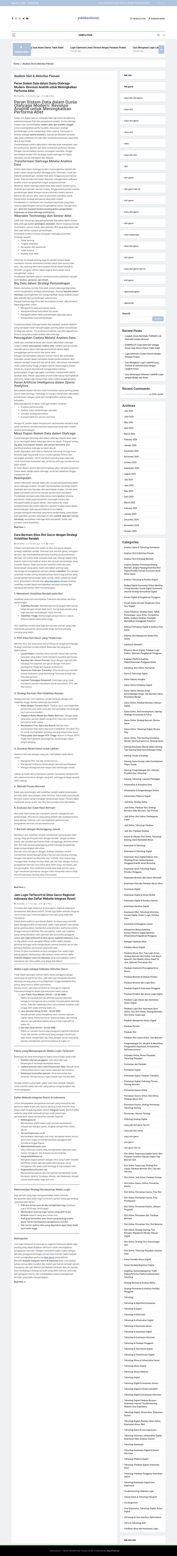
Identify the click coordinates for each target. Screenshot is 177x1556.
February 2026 (130, 439)
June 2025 (129, 485)
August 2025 (130, 474)
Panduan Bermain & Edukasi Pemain (140, 977)
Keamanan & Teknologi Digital (138, 851)
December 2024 (131, 519)
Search (126, 313)
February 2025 (130, 508)
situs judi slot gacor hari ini (136, 1125)
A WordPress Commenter (136, 394)
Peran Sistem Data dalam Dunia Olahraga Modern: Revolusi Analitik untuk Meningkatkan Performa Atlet (45, 87)
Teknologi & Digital (133, 1309)
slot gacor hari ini (132, 189)
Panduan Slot (130, 1032)
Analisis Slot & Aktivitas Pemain (139, 553)
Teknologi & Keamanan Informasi (139, 1337)
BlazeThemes (113, 1551)
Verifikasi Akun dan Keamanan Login (141, 1528)
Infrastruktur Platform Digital (137, 796)
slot (126, 166)
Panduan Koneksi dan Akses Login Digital (143, 994)
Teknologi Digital (132, 1377)
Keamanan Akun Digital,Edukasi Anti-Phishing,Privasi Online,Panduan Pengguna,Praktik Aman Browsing (141, 860)
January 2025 (130, 514)
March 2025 (129, 502)
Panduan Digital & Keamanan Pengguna (142, 988)
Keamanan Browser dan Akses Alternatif (142, 877)
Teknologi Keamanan (134, 1444)
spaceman (129, 303)
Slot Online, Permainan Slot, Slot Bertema (143, 1224)
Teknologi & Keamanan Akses (138, 1326)
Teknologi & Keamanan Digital (138, 1331)
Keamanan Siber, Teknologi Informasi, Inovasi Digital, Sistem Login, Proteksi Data (141, 915)
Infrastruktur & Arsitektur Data (138, 784)
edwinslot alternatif (133, 644)
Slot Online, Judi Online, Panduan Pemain (143, 1177)
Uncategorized (130, 1502)
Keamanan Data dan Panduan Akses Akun (143, 883)
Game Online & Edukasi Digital (138, 685)
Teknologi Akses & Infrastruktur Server (142, 1360)
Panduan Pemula (132, 1026)
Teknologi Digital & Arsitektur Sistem (141, 1383)
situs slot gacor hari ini (134, 269)
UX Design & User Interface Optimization (142, 1517)
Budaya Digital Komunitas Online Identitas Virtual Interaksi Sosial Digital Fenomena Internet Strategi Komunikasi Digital (143, 588)
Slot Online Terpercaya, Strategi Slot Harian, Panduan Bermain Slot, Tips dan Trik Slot (142, 1168)
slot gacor (129, 177)
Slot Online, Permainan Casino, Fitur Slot (143, 1192)
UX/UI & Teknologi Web (135, 1523)
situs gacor (49, 1257)
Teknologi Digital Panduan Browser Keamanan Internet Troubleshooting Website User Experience (140, 1403)
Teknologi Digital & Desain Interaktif (140, 1389)
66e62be (20, 96)
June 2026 (129, 416)
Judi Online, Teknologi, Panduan (138, 825)
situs (126, 143)
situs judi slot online (133, 1130)
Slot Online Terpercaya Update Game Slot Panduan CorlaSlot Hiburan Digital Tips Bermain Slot (143, 1156)
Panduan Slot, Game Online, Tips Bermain (143, 1037)
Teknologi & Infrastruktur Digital (138, 1320)
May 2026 (128, 422)
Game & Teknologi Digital (136, 673)
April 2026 (128, 428)
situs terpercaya (131, 235)
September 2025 (131, 468)
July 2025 (128, 479)
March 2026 (129, 434)
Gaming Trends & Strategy (136, 755)
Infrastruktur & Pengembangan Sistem (141, 790)
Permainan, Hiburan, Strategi (137, 1113)
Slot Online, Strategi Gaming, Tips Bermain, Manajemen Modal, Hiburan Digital (141, 1233)
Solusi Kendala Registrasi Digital (139, 1265)
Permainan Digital (132, 1070)
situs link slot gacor (133, 98)
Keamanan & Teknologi (134, 845)
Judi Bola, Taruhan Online (135, 802)
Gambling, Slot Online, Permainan (139, 668)
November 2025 (131, 456)
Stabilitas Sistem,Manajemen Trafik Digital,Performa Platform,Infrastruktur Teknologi (141, 1274)
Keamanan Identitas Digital (136, 906)
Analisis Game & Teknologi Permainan (141, 547)
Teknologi (128, 1297)
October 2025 (130, 462)
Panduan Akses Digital (134, 947)
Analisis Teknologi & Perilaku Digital (141, 579)
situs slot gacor (64, 314)
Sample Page (85, 35)
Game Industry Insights (134, 679)
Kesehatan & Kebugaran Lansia (138, 924)
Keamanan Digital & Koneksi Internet (141, 900)
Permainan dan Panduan (135, 1064)
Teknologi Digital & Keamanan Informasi (142, 1395)
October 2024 (130, 531)
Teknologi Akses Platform (136, 1372)
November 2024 (131, 525)
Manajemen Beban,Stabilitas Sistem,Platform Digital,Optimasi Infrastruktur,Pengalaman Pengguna (140, 932)
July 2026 (128, 411)
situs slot (128, 109)
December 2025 (131, 451)
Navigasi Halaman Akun (135, 941)
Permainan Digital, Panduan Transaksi (141, 1075)
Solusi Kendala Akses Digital (137, 1259)
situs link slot (130, 155)
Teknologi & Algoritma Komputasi (139, 1303)
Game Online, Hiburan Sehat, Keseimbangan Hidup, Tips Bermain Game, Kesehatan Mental (143, 693)
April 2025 (128, 496)
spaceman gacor (132, 291)
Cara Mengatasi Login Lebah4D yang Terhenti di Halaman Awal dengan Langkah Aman (109, 3)
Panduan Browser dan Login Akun (139, 982)
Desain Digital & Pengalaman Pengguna (142, 597)
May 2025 (128, 491)
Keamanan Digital (132, 889)
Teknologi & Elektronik (134, 1314)
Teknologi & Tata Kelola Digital (138, 1349)
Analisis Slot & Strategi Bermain (139, 559)
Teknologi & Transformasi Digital (139, 1354)
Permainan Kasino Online (135, 1090)
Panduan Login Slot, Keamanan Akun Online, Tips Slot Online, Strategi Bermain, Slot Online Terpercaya (143, 1011)
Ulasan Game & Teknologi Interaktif (140, 1497)
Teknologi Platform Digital (136, 1459)
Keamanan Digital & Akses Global (139, 895)
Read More (19, 527)
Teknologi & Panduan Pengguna (138, 1343)
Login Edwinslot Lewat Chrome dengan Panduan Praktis (65, 47)
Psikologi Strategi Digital (135, 1119)
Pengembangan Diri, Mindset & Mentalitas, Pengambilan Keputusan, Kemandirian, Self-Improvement (143, 1046)
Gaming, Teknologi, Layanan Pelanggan (142, 779)
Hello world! (157, 394)
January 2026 (130, 445)
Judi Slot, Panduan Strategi (136, 831)
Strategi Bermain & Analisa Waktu (139, 1283)
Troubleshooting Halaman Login (139, 1491)
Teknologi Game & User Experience (140, 1430)
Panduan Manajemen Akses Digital (140, 1020)
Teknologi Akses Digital (135, 1366)
